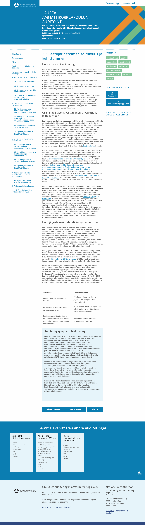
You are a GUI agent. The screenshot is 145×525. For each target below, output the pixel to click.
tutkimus (110, 79)
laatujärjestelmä (125, 62)
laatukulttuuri (111, 66)
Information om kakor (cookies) (56, 508)
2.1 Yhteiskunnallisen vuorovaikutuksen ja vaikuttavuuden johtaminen (25, 110)
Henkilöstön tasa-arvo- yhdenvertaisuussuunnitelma (63, 166)
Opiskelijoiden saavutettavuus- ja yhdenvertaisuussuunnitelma (66, 168)
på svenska (120, 510)
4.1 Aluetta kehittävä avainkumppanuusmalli (23, 181)
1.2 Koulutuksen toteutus (24, 86)
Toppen (139, 472)
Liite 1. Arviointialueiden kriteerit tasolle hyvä (22, 191)
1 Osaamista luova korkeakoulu (24, 78)
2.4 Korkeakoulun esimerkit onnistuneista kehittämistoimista (25, 133)
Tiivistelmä (16, 54)
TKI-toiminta (127, 74)
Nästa (95, 410)
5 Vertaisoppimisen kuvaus (23, 186)
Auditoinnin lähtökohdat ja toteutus (23, 67)
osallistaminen (123, 66)
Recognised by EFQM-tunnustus (63, 259)
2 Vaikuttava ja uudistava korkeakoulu (22, 104)
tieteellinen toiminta (113, 74)
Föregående (53, 410)
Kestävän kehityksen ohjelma (79, 169)
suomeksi (110, 510)
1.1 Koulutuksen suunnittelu (25, 82)
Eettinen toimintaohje (58, 165)
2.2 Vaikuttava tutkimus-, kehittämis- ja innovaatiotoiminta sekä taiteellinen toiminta (24, 119)
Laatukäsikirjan (89, 146)
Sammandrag (17, 58)
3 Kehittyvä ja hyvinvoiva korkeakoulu (22, 140)
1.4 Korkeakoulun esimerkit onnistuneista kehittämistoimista (25, 97)
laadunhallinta (111, 62)
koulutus (123, 58)
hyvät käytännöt (112, 58)
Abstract (15, 62)
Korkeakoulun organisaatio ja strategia (24, 73)
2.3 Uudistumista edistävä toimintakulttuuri (24, 126)
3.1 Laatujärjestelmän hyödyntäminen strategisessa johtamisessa (25, 146)
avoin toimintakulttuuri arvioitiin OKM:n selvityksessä (68, 159)
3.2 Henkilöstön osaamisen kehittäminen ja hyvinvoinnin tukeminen (25, 154)
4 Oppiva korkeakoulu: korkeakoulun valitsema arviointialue (21, 174)
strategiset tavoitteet (114, 70)
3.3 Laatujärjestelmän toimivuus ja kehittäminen (24, 160)
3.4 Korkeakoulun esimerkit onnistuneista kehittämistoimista (25, 167)
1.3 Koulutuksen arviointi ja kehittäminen (25, 91)
